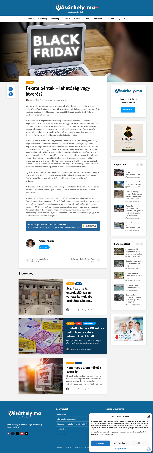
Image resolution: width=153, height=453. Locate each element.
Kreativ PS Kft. (78, 447)
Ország (78, 284)
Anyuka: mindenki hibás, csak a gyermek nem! (134, 275)
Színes (111, 19)
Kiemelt (78, 323)
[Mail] (26, 433)
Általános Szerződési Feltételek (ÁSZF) (72, 424)
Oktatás (66, 19)
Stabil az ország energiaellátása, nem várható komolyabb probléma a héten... (80, 295)
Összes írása (44, 247)
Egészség (55, 19)
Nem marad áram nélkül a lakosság (83, 370)
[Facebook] (8, 433)
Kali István (73, 349)
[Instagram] (17, 433)
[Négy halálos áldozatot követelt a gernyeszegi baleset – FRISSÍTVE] (119, 297)
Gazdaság (42, 19)
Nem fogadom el (120, 443)
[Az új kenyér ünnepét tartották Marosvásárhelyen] (119, 172)
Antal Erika (73, 310)
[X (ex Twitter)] (13, 433)
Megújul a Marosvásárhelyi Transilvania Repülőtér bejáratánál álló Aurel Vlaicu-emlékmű (134, 211)
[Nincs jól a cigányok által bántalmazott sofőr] (119, 263)
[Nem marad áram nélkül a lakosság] (41, 376)
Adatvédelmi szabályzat (66, 419)
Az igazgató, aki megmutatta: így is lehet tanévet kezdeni (134, 251)
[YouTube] (22, 433)
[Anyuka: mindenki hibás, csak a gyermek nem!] (119, 275)
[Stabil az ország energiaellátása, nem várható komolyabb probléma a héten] (41, 297)
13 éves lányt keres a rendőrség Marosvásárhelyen (133, 225)
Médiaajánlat (62, 429)
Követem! (128, 110)
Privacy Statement (120, 449)
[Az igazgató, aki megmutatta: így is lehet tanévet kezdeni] (119, 251)
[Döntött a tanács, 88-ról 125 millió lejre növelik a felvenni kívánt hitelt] (41, 336)
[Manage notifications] (149, 449)
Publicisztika (98, 19)
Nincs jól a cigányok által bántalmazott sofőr (133, 263)
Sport (87, 19)
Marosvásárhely (89, 323)
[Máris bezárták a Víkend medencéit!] (119, 287)
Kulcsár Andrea (34, 100)
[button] (148, 416)
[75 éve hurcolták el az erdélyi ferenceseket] (119, 184)
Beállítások (140, 443)
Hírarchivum (61, 434)
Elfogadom (100, 443)
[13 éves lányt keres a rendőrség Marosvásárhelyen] (119, 225)
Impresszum (61, 414)
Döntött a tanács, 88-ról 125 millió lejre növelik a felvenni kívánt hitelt (85, 332)
